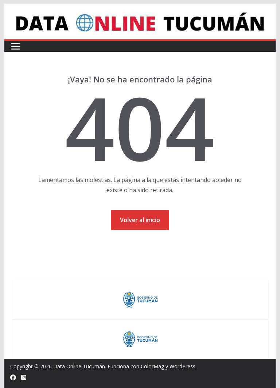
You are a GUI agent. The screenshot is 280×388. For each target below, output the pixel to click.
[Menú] (15, 46)
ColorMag (152, 366)
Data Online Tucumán (79, 366)
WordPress (182, 366)
